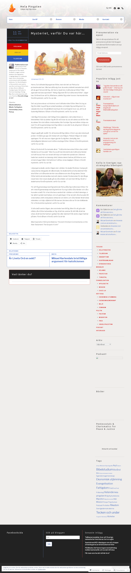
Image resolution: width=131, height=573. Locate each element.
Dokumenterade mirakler (106, 473)
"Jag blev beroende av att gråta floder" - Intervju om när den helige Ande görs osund (113, 89)
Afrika (97, 465)
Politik (99, 310)
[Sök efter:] (63, 538)
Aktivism (102, 465)
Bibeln (11, 107)
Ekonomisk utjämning (107, 297)
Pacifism (102, 314)
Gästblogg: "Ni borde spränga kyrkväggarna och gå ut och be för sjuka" (111, 130)
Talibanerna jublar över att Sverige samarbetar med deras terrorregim (99, 538)
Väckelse (111, 516)
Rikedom (114, 505)
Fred (101, 321)
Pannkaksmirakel (109, 120)
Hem (10, 19)
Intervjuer (100, 330)
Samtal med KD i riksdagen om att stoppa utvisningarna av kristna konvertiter (101, 544)
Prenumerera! (104, 60)
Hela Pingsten (31, 6)
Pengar (105, 502)
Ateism (119, 465)
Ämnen (59, 19)
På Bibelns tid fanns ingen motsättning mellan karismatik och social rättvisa (101, 549)
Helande (102, 270)
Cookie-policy (42, 569)
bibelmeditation (15, 105)
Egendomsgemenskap (107, 300)
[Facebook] (115, 8)
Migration (103, 317)
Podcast (99, 327)
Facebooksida (15, 532)
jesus (20, 109)
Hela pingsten (105, 250)
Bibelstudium (104, 469)
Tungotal (103, 277)
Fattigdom (18, 107)
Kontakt (106, 19)
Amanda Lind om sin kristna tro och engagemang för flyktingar (110, 141)
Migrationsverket (108, 499)
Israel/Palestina (106, 324)
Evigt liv (102, 290)
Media (81, 19)
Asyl (115, 465)
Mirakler (100, 267)
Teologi (99, 247)
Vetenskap (104, 516)
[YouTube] (118, 8)
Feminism (102, 307)
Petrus (11, 112)
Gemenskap (13, 109)
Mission (102, 287)
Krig (107, 496)
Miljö (101, 304)
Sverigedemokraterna (105, 508)
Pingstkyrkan (112, 502)
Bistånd (117, 470)
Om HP (35, 19)
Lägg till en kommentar (17, 40)
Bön (97, 473)
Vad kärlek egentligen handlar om (111, 150)
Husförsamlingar (106, 260)
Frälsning (18, 46)
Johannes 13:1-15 (37, 79)
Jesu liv (18, 52)
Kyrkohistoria (105, 264)
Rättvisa (100, 294)
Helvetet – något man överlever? (111, 98)
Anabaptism (104, 257)
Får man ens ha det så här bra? (97, 553)
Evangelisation (102, 280)
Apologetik (103, 283)
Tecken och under (108, 512)
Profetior (103, 274)
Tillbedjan (17, 58)
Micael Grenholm (107, 221)
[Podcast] (122, 8)
